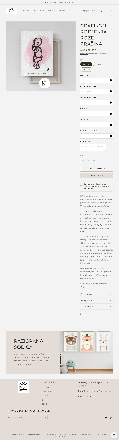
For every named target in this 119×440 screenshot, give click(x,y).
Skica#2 (99, 64)
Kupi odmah (97, 175)
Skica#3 (86, 69)
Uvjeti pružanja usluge (86, 434)
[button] (39, 10)
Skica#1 (86, 64)
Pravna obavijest (60, 436)
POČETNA (46, 388)
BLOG (44, 404)
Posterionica (21, 434)
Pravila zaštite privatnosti (67, 434)
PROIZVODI (47, 392)
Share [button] (85, 314)
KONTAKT (46, 396)
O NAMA (45, 400)
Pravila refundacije (49, 434)
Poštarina (84, 53)
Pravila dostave (102, 434)
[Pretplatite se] (45, 417)
